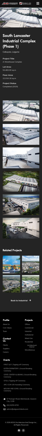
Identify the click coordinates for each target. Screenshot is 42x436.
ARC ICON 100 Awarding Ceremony (17, 385)
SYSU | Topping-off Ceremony (14, 381)
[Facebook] (19, 430)
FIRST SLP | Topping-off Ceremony (16, 365)
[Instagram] (23, 430)
